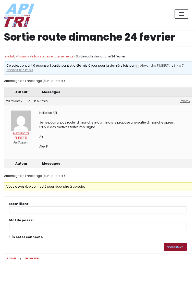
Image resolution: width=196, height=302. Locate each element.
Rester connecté (28, 237)
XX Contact (180, 294)
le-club (9, 56)
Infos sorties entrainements (52, 56)
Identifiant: (19, 204)
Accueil (157, 294)
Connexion (175, 246)
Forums (23, 56)
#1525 (185, 101)
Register (32, 258)
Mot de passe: (21, 220)
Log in (11, 258)
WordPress (58, 275)
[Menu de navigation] (181, 14)
